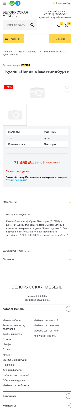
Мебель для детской (46, 320)
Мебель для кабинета (16, 385)
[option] (37, 93)
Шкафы (7, 344)
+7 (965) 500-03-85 (55, 14)
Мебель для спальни (46, 325)
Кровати (7, 354)
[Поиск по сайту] (32, 25)
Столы (6, 349)
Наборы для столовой (16, 375)
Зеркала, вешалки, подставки (14, 327)
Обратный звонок (55, 11)
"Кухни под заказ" (17, 180)
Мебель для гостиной (46, 330)
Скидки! (60, 38)
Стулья (7, 339)
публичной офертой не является (55, 17)
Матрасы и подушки (15, 359)
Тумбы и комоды (12, 334)
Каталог (16, 38)
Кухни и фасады (12, 369)
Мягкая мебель (12, 320)
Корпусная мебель (45, 335)
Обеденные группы (14, 380)
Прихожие (8, 364)
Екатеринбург (63, 3)
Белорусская (15, 14)
